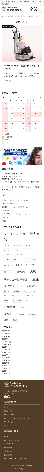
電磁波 (15, 320)
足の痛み (21, 314)
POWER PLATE (8, 444)
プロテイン (7, 265)
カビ (16, 250)
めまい (28, 245)
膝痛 (27, 300)
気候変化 (17, 291)
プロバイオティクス (24, 265)
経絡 (6, 300)
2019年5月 (6, 371)
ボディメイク (8, 272)
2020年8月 (6, 358)
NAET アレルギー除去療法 (12, 440)
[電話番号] (35, 9)
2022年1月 (6, 339)
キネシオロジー (28, 250)
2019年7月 (6, 368)
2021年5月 (6, 350)
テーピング (20, 254)
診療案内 (9, 313)
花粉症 (23, 307)
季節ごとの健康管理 (15, 279)
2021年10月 (6, 344)
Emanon (26, 469)
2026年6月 (6, 334)
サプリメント (8, 254)
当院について (8, 411)
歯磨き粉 (6, 291)
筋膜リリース (31, 295)
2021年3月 (6, 352)
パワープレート (28, 259)
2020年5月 (6, 363)
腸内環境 (17, 300)
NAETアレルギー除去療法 (22, 236)
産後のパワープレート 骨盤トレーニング (17, 418)
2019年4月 (6, 374)
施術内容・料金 (9, 415)
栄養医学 (31, 286)
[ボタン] (32, 9)
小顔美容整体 (8, 455)
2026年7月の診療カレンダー (12, 176)
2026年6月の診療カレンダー (13, 179)
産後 (12, 295)
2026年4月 (6, 336)
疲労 (20, 295)
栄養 (20, 286)
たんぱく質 (17, 245)
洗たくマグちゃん (29, 291)
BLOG (6, 426)
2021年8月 (6, 347)
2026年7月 (6, 331)
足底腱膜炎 (32, 314)
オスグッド (7, 250)
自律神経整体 (8, 451)
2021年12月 (6, 342)
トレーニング (10, 259)
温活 (5, 295)
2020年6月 (6, 360)
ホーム (6, 407)
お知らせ (6, 245)
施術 (35, 279)
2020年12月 (6, 355)
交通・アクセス (9, 422)
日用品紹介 (9, 286)
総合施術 (6, 436)
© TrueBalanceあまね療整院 (22, 466)
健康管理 (21, 271)
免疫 (33, 271)
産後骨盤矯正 (8, 447)
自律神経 (10, 307)
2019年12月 (6, 366)
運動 (6, 320)
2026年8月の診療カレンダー (13, 174)
